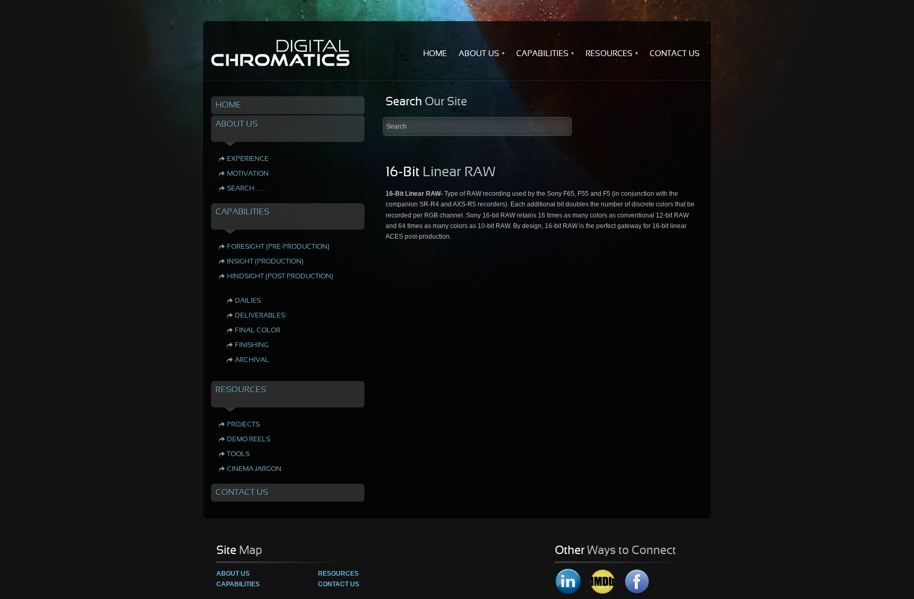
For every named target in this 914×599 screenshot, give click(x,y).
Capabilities (238, 584)
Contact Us (338, 584)
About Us (233, 573)
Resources (338, 573)
